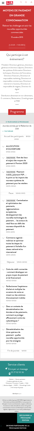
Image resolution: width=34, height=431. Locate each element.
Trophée (21, 383)
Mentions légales (8, 385)
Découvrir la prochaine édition (25, 418)
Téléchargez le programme (18, 122)
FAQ (27, 383)
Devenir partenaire (20, 379)
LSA (3, 400)
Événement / (9, 383)
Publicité (11, 379)
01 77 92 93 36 (17, 373)
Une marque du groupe (17, 387)
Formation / (16, 383)
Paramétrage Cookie (25, 385)
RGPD (16, 385)
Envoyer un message (18, 369)
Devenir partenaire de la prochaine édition (17, 427)
